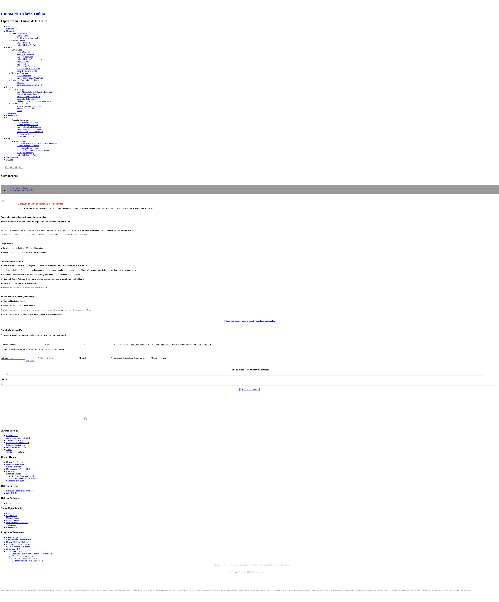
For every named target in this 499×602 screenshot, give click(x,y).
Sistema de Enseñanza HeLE (28, 96)
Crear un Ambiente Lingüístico (29, 148)
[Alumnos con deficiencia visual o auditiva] (26, 66)
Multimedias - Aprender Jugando (30, 106)
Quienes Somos (23, 36)
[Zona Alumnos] (9, 160)
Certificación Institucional (27, 38)
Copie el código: (159, 358)
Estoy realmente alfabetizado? (29, 127)
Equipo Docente (23, 43)
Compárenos (11, 115)
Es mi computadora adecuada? (29, 129)
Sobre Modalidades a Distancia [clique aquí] (35, 92)
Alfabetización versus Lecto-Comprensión (34, 101)
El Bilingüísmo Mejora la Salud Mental (33, 150)
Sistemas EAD (12, 435)
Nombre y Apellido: (9, 344)
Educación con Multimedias (17, 443)
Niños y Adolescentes (25, 54)
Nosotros (10, 31)
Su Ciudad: (82, 344)
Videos (19, 110)
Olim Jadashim (23, 61)
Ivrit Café (20, 82)
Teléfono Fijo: (7, 358)
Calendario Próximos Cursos (28, 68)
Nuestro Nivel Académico (17, 522)
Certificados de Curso (25, 136)
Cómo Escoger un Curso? (27, 71)
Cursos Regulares (24, 75)
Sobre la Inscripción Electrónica (30, 132)
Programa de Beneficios (26, 134)
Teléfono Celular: (46, 358)
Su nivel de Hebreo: (121, 344)
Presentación (11, 29)
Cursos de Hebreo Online (23, 14)
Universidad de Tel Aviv (27, 45)
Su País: (47, 344)
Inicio (8, 26)
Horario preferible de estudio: (184, 344)
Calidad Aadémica (19, 40)
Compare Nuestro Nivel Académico (21, 190)
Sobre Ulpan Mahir (19, 33)
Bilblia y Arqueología (25, 153)
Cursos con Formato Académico (30, 78)
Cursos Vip (10, 471)
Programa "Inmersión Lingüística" (20, 491)
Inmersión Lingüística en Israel (29, 85)
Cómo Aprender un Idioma (28, 146)
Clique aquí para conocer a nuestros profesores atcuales (249, 321)
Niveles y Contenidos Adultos (23, 476)
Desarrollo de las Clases (26, 99)
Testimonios (11, 113)
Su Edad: (151, 344)
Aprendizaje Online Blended (28, 94)
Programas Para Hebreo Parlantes (25, 80)
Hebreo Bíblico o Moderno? (28, 122)
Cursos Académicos (25, 57)
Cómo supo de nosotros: (123, 358)
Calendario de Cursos (15, 481)
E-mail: (83, 358)
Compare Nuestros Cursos (17, 188)
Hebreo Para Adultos (25, 52)
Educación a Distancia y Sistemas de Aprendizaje (37, 143)
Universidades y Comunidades (29, 59)
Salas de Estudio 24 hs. (26, 108)
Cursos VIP (21, 64)
